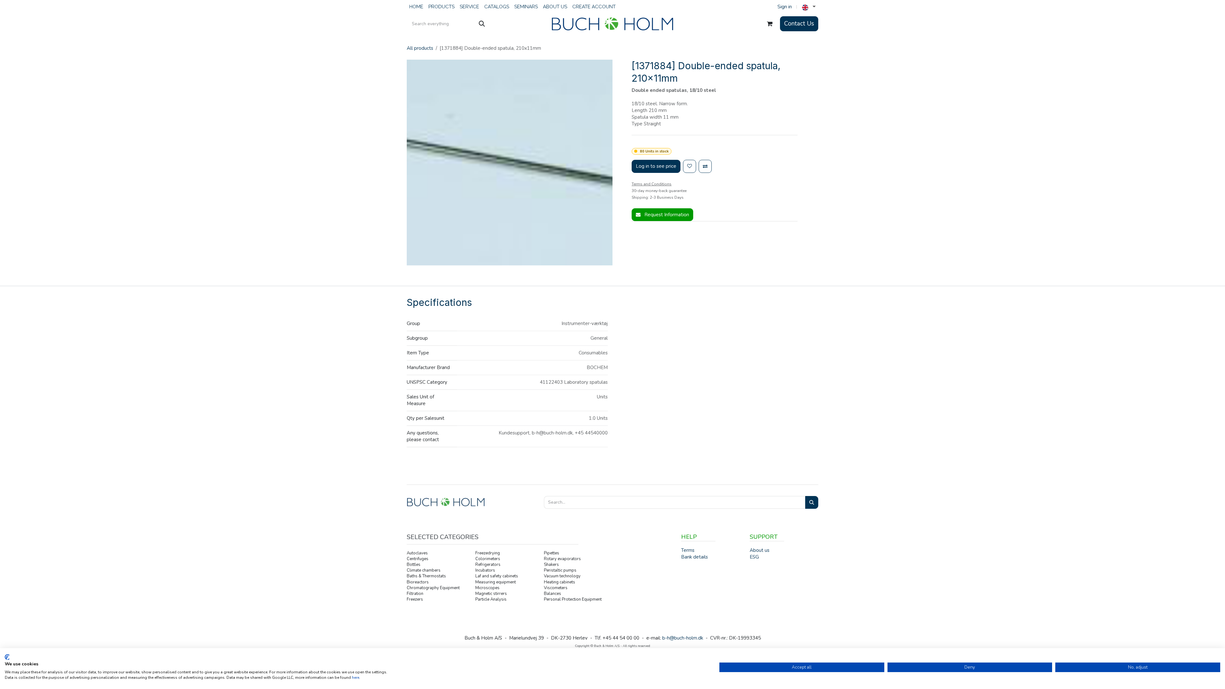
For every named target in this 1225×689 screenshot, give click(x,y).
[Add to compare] (705, 166)
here (355, 677)
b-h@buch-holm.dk (682, 638)
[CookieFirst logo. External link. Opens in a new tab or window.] (7, 657)
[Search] (482, 24)
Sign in (784, 7)
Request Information (666, 214)
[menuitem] (416, 7)
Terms (687, 550)
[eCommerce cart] (769, 24)
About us (759, 550)
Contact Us (799, 23)
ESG (754, 557)
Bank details (694, 557)
